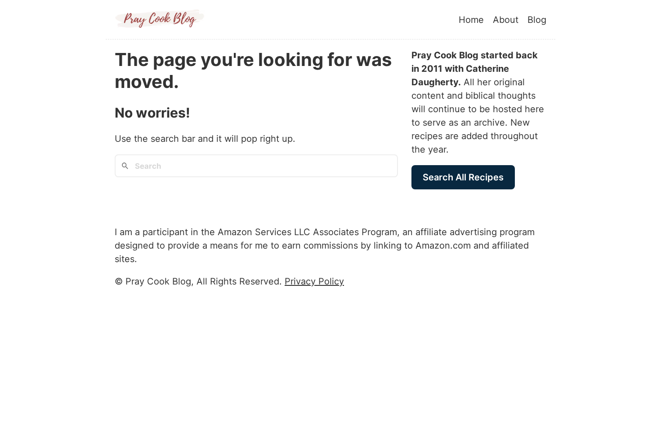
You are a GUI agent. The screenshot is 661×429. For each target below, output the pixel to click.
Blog (536, 19)
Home (471, 19)
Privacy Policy (314, 281)
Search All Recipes (463, 177)
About (505, 19)
